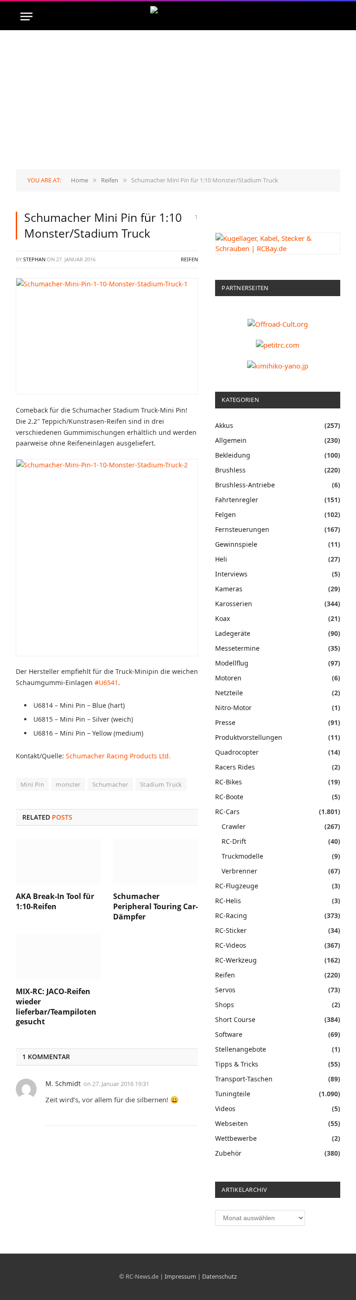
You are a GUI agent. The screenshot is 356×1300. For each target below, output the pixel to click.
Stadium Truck (161, 784)
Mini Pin (32, 784)
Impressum (180, 1276)
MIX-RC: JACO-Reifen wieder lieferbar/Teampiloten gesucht (56, 1007)
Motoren (228, 677)
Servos (225, 989)
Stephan (34, 259)
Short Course (235, 1019)
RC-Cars (227, 811)
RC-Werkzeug (236, 960)
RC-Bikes (228, 781)
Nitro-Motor (233, 707)
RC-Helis (228, 900)
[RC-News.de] (178, 16)
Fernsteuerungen (242, 529)
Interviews (231, 573)
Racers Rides (235, 767)
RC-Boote (229, 796)
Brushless (230, 470)
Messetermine (237, 648)
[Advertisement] (178, 100)
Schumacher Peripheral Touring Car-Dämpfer (155, 907)
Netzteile (229, 692)
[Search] (335, 16)
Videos (225, 1108)
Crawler (234, 826)
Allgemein (231, 440)
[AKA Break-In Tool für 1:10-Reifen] (58, 861)
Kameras (228, 588)
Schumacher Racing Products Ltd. (118, 755)
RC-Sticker (231, 930)
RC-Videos (230, 945)
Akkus (224, 425)
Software (228, 1034)
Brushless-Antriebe (245, 484)
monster (68, 784)
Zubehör (228, 1153)
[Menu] (26, 16)
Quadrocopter (237, 752)
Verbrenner (239, 871)
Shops (224, 1004)
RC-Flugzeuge (236, 885)
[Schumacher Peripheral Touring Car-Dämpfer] (155, 861)
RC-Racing (231, 915)
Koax (222, 618)
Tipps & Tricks (236, 1064)
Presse (225, 722)
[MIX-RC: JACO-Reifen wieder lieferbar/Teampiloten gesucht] (58, 956)
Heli (221, 559)
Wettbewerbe (236, 1138)
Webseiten (231, 1123)
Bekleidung (232, 455)
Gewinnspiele (236, 544)
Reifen (189, 259)
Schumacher (110, 784)
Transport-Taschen (244, 1078)
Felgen (225, 514)
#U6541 (106, 682)
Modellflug (231, 663)
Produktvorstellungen (248, 737)
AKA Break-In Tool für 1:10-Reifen (55, 902)
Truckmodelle (242, 856)
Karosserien (233, 603)
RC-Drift (234, 841)
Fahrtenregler (236, 499)
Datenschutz (219, 1276)
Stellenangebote (240, 1049)
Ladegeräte (232, 633)
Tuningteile (232, 1093)
